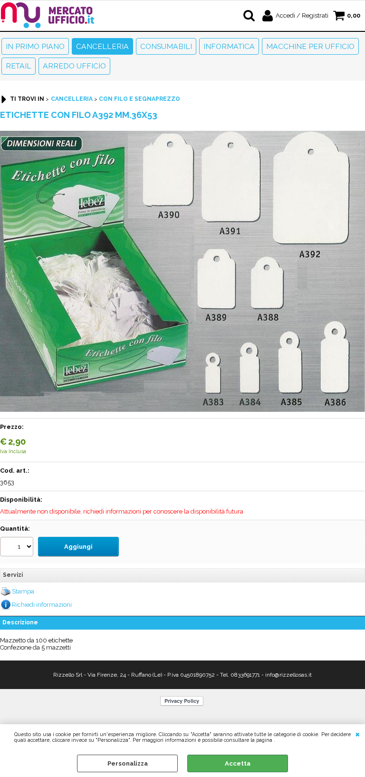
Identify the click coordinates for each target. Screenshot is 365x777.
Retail (18, 65)
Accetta (237, 763)
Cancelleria (102, 46)
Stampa (23, 591)
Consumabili (166, 46)
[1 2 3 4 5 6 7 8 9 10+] (18, 548)
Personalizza (127, 763)
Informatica (229, 46)
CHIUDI (357, 733)
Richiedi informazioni (42, 604)
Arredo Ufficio (74, 65)
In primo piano (35, 46)
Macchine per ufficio (310, 46)
